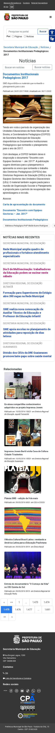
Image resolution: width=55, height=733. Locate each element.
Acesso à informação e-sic (12, 3)
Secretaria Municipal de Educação (21, 47)
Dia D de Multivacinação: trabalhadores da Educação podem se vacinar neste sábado (27, 273)
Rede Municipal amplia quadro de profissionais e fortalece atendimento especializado (26, 253)
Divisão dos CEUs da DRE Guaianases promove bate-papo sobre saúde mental (27, 354)
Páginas (18, 36)
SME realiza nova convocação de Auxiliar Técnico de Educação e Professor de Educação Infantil (23, 313)
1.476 (18, 609)
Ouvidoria (26, 3)
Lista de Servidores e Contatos (18, 678)
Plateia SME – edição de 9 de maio (21, 498)
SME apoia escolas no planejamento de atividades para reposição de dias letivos (27, 333)
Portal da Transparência (39, 3)
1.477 (29, 609)
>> (5, 616)
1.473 (35, 602)
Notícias (30, 36)
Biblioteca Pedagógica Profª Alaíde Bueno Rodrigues (26, 226)
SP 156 (6, 7)
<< (11, 602)
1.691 (47, 609)
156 (6, 673)
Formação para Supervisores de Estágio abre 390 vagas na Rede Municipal (27, 294)
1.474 (46, 602)
